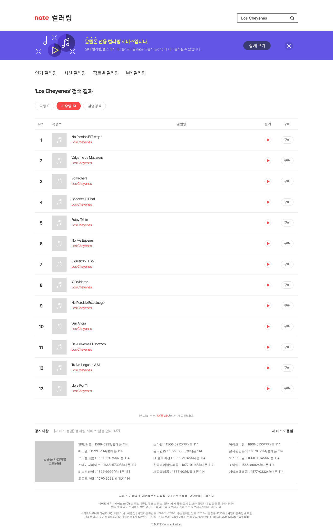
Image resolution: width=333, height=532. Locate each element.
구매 (287, 140)
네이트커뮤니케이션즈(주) (114, 503)
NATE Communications (168, 524)
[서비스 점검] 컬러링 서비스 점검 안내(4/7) (87, 431)
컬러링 (64, 18)
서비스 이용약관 (129, 496)
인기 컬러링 (46, 72)
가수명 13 (68, 106)
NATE (42, 18)
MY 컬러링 (136, 72)
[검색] (292, 18)
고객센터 (208, 496)
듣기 (267, 140)
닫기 (288, 45)
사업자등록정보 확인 (239, 513)
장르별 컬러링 (106, 72)
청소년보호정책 (177, 496)
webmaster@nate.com (235, 516)
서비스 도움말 (282, 431)
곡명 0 (44, 106)
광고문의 (195, 496)
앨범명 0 (94, 106)
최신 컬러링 (75, 72)
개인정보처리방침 (153, 496)
